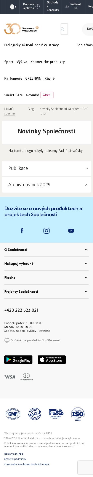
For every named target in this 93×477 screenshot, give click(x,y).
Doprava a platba (28, 7)
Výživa (22, 62)
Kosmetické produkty (47, 62)
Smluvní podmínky (15, 458)
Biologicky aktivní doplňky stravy (31, 45)
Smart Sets (13, 96)
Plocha (9, 277)
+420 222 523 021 (21, 310)
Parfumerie (13, 79)
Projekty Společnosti (21, 291)
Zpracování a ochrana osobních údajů (26, 464)
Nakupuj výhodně (19, 263)
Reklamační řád (13, 453)
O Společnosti (15, 249)
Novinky (32, 96)
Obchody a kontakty (53, 6)
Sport (8, 62)
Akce (47, 95)
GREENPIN (33, 79)
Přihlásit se (75, 7)
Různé (50, 79)
